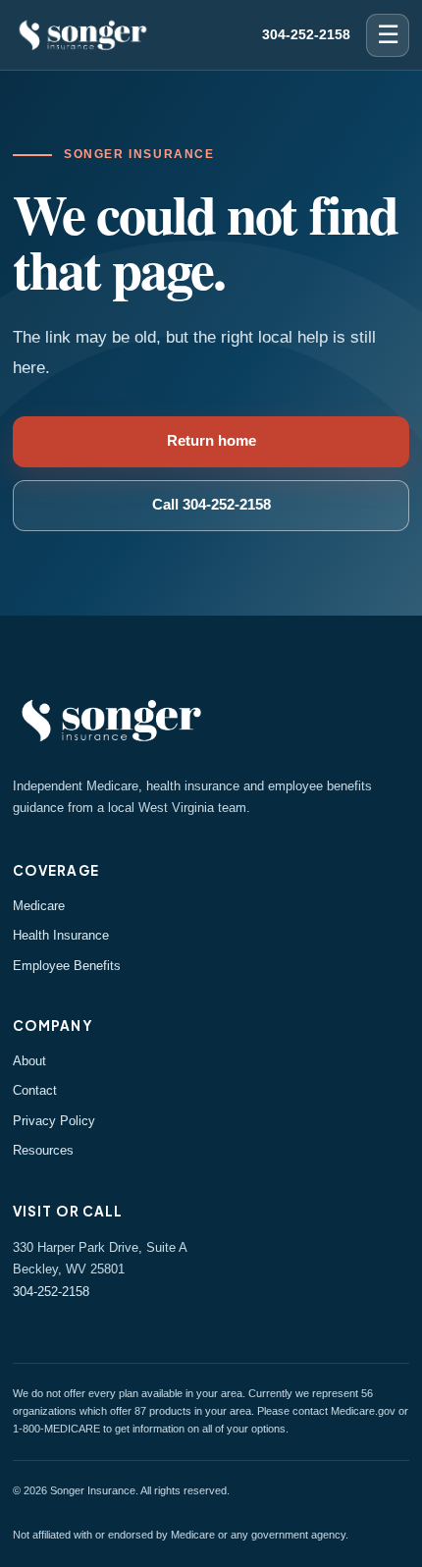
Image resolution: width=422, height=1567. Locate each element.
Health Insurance (61, 935)
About (29, 1061)
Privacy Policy (54, 1120)
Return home (211, 441)
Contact (35, 1090)
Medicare (39, 905)
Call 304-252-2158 (211, 505)
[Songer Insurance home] (82, 35)
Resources (43, 1150)
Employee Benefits (67, 965)
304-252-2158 (306, 34)
